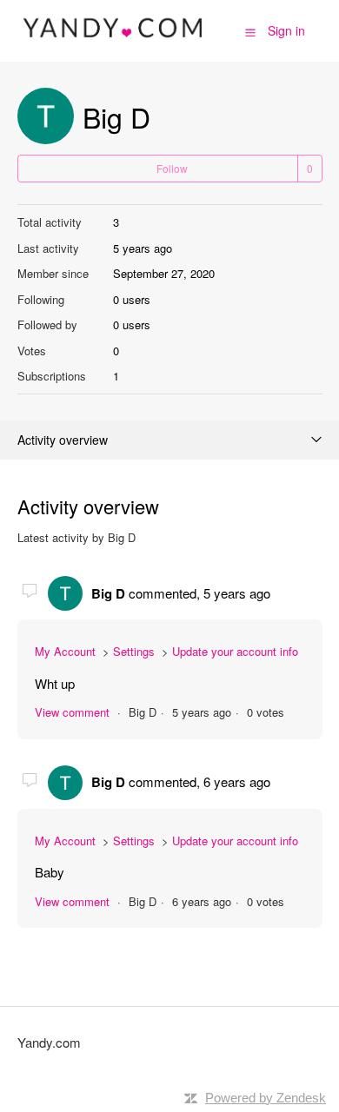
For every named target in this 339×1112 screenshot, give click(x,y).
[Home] (113, 39)
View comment (72, 712)
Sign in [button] (286, 30)
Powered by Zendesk (265, 1097)
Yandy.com (49, 1042)
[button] (250, 31)
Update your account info (235, 651)
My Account (65, 651)
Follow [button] (172, 168)
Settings (134, 651)
